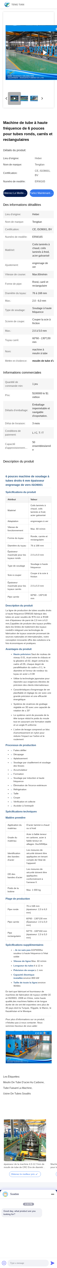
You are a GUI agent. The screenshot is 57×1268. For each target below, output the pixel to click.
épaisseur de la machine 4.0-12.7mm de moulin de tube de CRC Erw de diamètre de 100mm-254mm (24, 1166)
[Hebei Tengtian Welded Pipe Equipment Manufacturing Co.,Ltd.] (14, 4)
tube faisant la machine (17, 1088)
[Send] (52, 1263)
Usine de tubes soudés (17, 1093)
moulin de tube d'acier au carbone (23, 1082)
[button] (8, 1145)
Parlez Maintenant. (40, 193)
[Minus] (52, 1194)
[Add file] (4, 1263)
